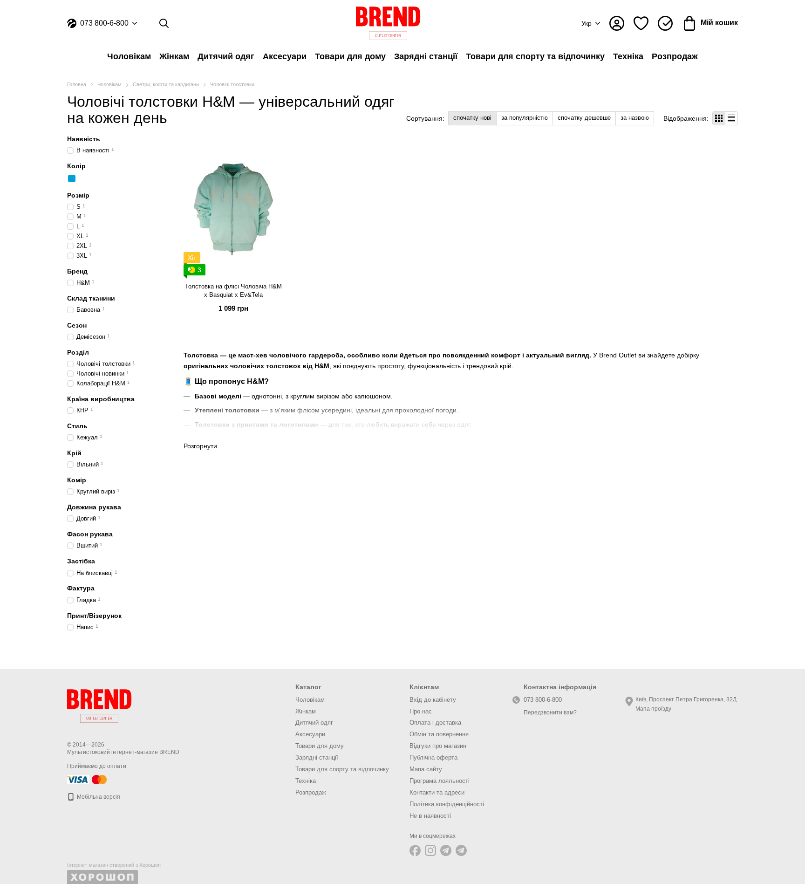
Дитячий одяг (226, 56)
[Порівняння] (665, 23)
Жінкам (174, 56)
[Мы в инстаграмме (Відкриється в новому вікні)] (430, 850)
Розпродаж (675, 56)
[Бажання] (641, 23)
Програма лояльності (439, 780)
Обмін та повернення (439, 734)
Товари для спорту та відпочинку (535, 56)
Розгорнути (200, 446)
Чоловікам (129, 56)
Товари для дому (350, 56)
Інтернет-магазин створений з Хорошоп (114, 865)
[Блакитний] (71, 179)
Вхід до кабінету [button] (432, 699)
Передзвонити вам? (550, 712)
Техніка (628, 56)
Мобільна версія (97, 797)
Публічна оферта (433, 757)
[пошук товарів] (164, 23)
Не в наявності (430, 815)
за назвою (635, 117)
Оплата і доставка (435, 722)
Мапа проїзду (653, 709)
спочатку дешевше (584, 117)
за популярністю (524, 117)
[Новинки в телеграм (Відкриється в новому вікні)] (461, 850)
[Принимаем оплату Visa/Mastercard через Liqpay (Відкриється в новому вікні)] (87, 779)
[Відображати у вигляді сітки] (719, 118)
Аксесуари (285, 56)
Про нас (420, 711)
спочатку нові (472, 117)
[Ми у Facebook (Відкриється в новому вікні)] (415, 850)
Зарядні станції (425, 56)
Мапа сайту (425, 769)
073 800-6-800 (104, 23)
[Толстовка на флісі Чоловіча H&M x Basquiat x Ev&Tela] (233, 208)
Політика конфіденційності (446, 804)
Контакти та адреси (436, 792)
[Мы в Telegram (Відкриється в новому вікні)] (445, 850)
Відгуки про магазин (437, 745)
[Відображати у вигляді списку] (731, 118)
